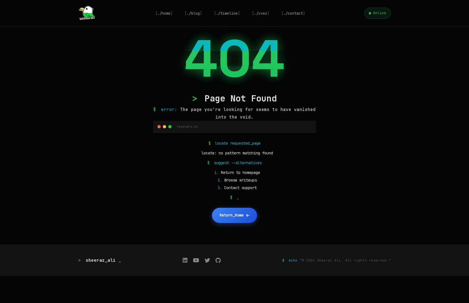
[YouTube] (196, 260)
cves (260, 13)
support (249, 187)
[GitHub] (218, 260)
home (164, 13)
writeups (248, 180)
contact (293, 13)
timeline (227, 13)
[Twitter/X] (207, 260)
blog (193, 13)
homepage (251, 172)
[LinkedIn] (185, 260)
